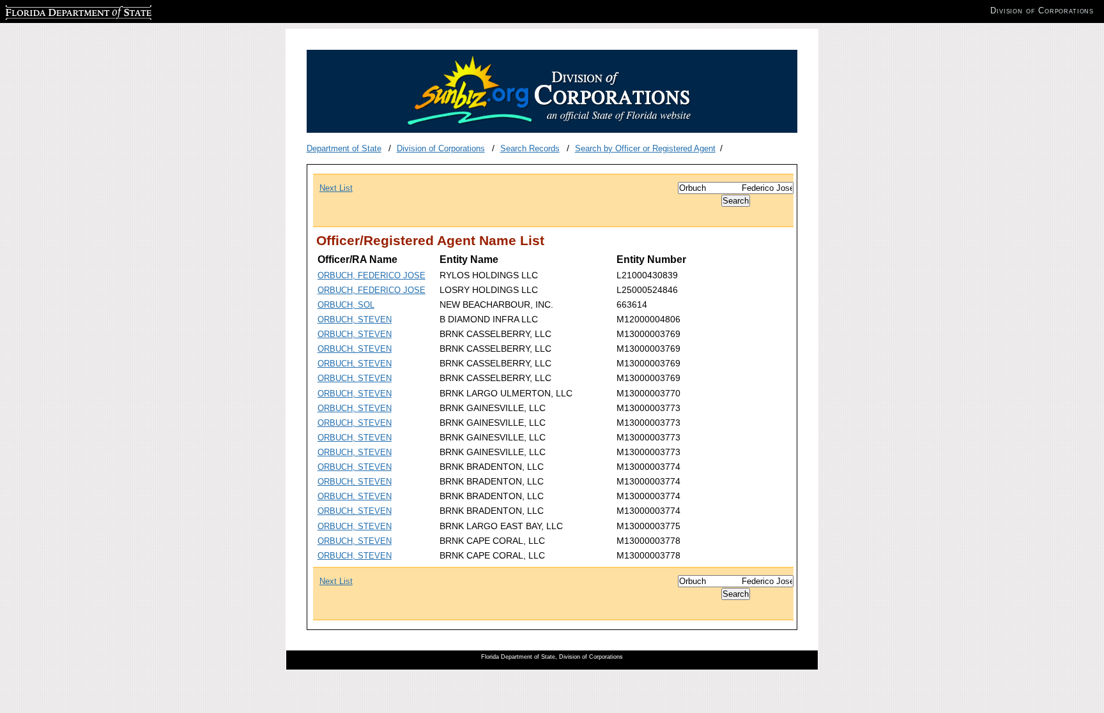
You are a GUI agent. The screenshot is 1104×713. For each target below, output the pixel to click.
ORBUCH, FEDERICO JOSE (371, 275)
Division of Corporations (441, 148)
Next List (336, 188)
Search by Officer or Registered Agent (645, 148)
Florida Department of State (56, 10)
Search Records (530, 148)
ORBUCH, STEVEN (355, 319)
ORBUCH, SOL (346, 305)
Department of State (344, 148)
